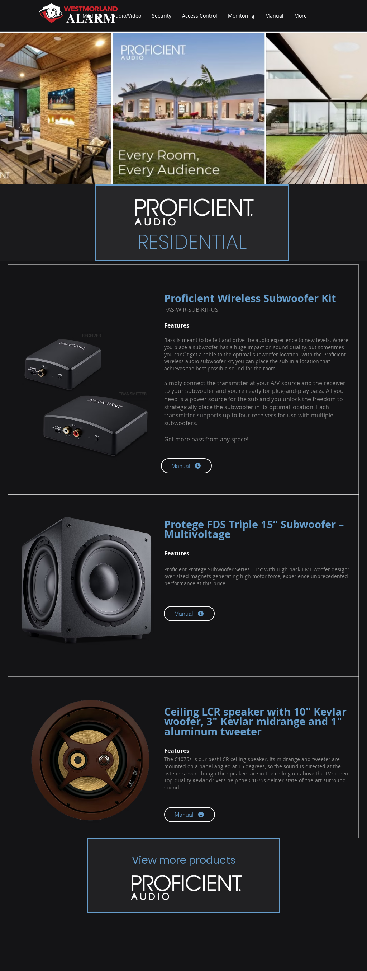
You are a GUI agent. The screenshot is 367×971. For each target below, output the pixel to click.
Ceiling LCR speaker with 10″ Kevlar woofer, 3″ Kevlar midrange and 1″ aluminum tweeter (255, 721)
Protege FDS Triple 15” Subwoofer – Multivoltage (254, 529)
